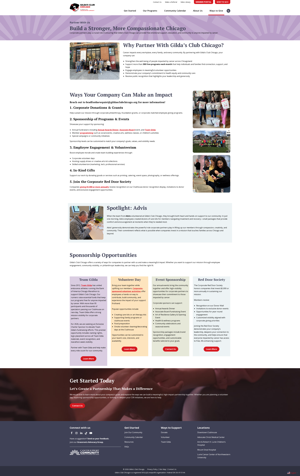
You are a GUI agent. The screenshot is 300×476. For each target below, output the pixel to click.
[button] (228, 9)
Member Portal (203, 2)
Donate (164, 432)
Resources (129, 442)
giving (94, 187)
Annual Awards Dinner (108, 130)
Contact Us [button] (170, 349)
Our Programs (150, 10)
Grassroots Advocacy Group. (90, 442)
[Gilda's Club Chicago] (82, 8)
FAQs (126, 446)
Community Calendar (175, 10)
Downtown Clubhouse (207, 432)
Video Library (185, 2)
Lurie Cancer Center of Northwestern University (213, 456)
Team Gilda (150, 130)
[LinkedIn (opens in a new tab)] (81, 433)
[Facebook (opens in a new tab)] (71, 433)
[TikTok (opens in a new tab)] (86, 433)
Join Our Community (133, 432)
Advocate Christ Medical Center (211, 437)
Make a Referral (171, 2)
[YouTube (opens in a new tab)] (91, 433)
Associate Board (127, 130)
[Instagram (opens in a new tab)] (76, 433)
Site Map (162, 469)
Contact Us (157, 2)
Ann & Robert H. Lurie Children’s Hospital (211, 443)
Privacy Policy (152, 469)
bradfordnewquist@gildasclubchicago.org (111, 102)
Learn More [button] (88, 358)
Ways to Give (216, 10)
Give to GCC (223, 2)
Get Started (130, 10)
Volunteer (165, 437)
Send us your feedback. (98, 438)
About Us (197, 10)
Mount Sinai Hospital (206, 449)
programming (86, 133)
